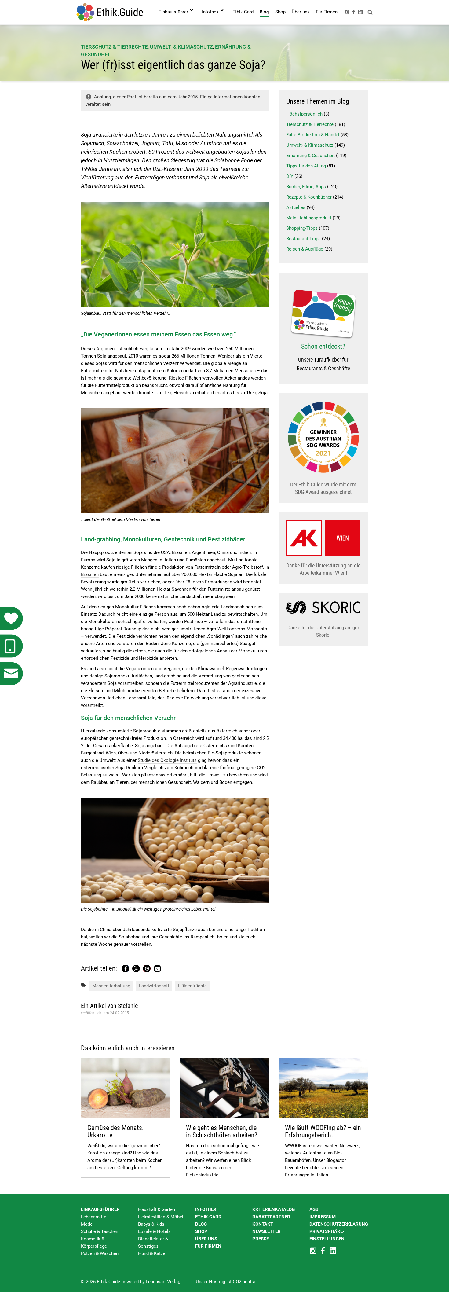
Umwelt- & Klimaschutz (181, 47)
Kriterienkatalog (273, 1209)
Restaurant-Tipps (303, 238)
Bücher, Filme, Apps (306, 186)
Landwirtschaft (154, 986)
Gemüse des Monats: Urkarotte (115, 1131)
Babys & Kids (151, 1224)
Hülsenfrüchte (192, 986)
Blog (201, 1224)
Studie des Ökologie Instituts (167, 760)
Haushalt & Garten (156, 1209)
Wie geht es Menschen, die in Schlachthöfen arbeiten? (221, 1131)
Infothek (206, 1209)
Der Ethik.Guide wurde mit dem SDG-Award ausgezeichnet (323, 488)
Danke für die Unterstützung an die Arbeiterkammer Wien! (323, 569)
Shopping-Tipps (302, 228)
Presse (260, 1239)
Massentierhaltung (111, 986)
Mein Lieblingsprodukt (308, 218)
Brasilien (90, 574)
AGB (314, 1209)
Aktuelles (295, 207)
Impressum (322, 1217)
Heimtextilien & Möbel (160, 1217)
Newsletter (266, 1231)
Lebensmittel (94, 1217)
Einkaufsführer (100, 1209)
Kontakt (262, 1224)
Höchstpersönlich (304, 114)
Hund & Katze (151, 1253)
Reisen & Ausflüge (304, 249)
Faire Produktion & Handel (312, 135)
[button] (125, 968)
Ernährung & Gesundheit (310, 155)
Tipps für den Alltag (306, 166)
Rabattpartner (271, 1217)
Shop (201, 1231)
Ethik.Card (208, 1217)
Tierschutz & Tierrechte (114, 47)
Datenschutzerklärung (338, 1224)
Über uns (206, 1239)
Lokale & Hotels (154, 1231)
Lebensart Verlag (163, 1281)
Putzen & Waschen (100, 1253)
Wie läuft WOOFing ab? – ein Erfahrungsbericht (323, 1131)
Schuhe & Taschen (99, 1231)
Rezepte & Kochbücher (309, 197)
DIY (289, 176)
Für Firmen (208, 1246)
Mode (87, 1224)
